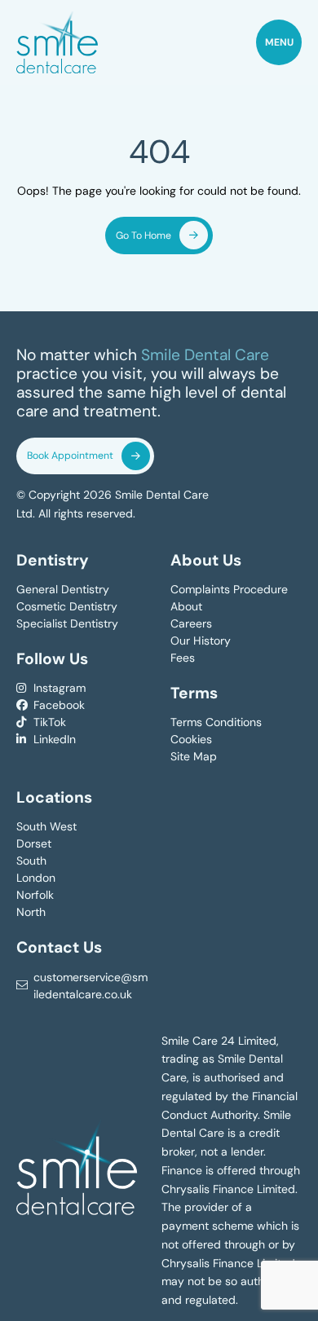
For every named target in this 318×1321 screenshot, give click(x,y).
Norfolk (35, 894)
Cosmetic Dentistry (66, 606)
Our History (200, 640)
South (31, 860)
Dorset (33, 843)
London (35, 877)
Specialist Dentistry (67, 623)
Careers (191, 623)
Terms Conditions (216, 722)
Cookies (191, 739)
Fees (182, 657)
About (186, 606)
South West (46, 826)
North (31, 912)
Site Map (193, 756)
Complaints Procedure (229, 589)
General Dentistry (62, 589)
